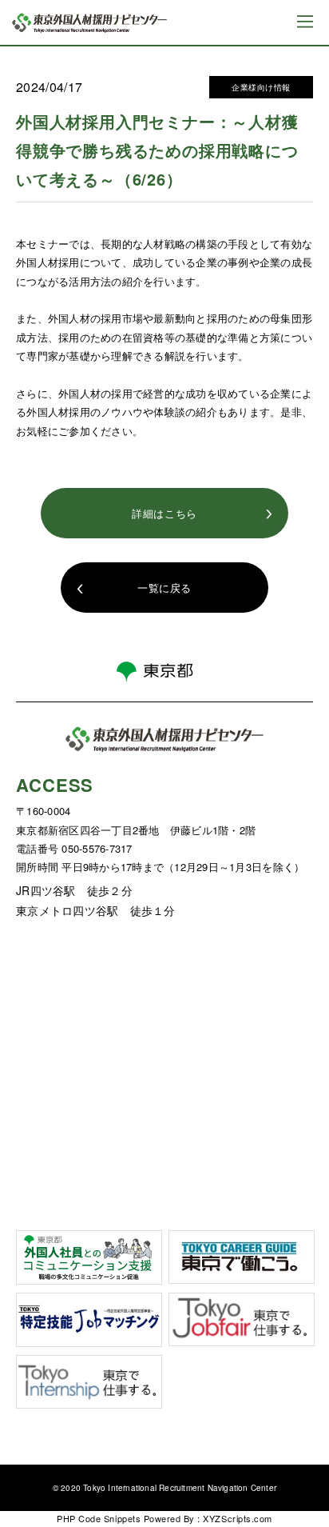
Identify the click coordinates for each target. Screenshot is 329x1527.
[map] (164, 1065)
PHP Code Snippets (99, 1518)
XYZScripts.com (237, 1518)
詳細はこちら (164, 513)
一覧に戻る (164, 587)
